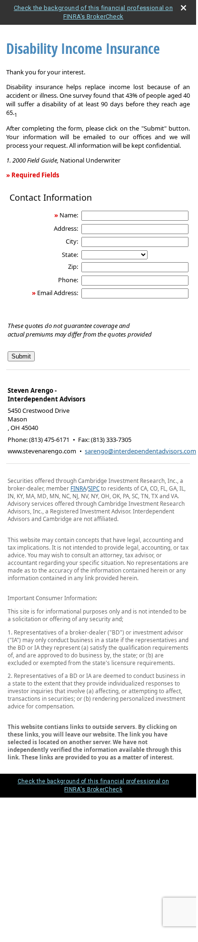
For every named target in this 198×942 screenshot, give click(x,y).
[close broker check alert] (183, 8)
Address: (66, 228)
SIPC (93, 488)
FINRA (78, 488)
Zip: (73, 266)
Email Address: (57, 292)
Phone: (68, 280)
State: (70, 254)
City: (72, 241)
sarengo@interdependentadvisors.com (140, 451)
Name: (68, 215)
